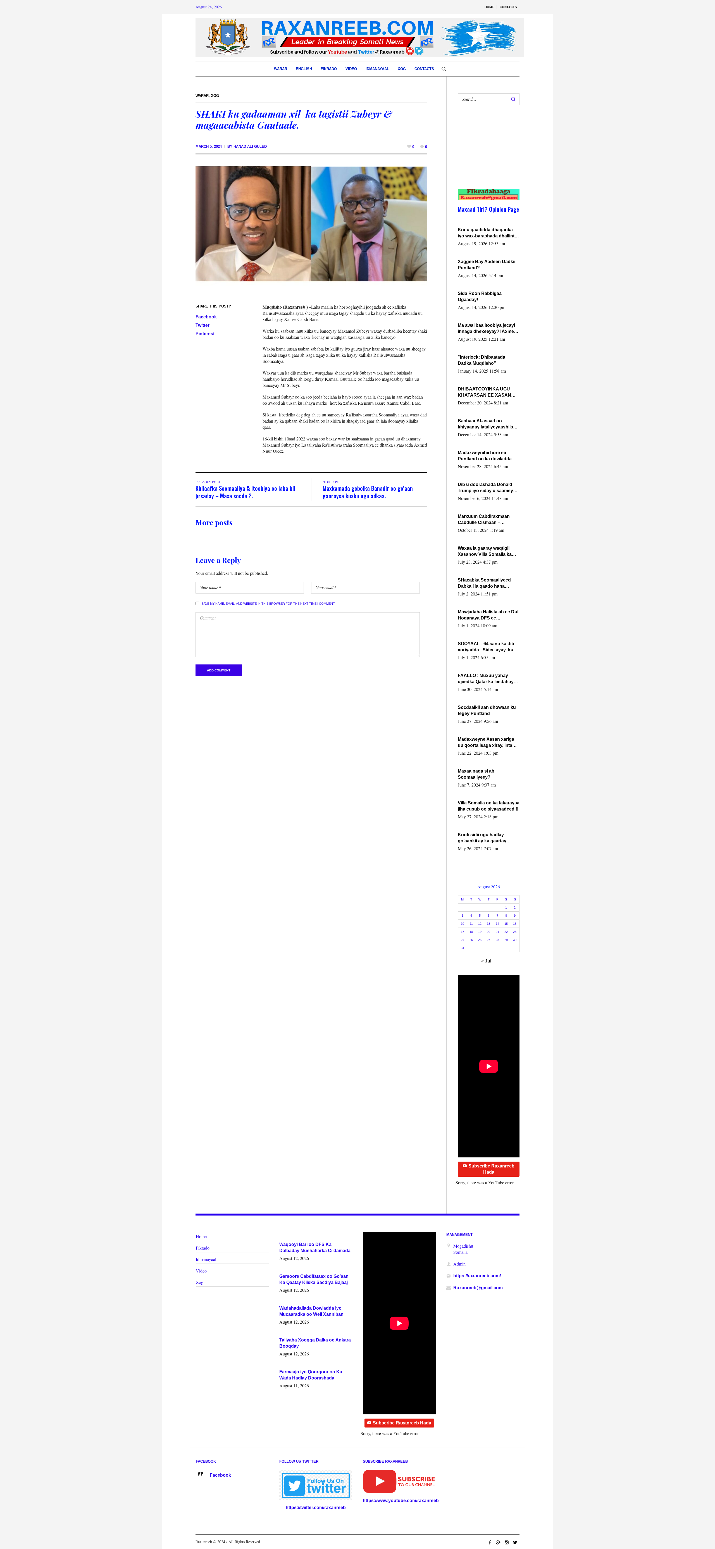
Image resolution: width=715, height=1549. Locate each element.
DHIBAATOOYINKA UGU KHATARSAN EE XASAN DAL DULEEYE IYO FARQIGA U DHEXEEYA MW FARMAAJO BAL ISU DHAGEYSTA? (487, 392)
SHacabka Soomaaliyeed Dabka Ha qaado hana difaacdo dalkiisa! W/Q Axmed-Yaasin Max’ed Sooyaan (484, 583)
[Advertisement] (485, 152)
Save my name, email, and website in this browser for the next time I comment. (268, 603)
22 (506, 931)
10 (462, 923)
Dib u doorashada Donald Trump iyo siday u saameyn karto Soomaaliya (487, 488)
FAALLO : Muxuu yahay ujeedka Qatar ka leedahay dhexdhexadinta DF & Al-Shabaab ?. (486, 679)
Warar (202, 96)
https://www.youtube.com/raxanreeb (401, 1500)
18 (471, 931)
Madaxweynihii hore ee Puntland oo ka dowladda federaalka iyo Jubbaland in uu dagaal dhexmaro (487, 456)
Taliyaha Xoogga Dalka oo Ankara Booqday (315, 1343)
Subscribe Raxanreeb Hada (491, 1169)
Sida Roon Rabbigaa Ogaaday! (480, 296)
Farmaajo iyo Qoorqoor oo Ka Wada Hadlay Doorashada (310, 1374)
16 (514, 923)
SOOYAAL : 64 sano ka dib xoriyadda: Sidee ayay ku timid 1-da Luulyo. (486, 647)
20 (488, 931)
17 (462, 931)
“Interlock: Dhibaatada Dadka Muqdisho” (481, 360)
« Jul (486, 961)
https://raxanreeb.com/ (477, 1275)
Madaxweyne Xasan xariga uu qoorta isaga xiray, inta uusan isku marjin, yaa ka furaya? (486, 743)
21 (497, 931)
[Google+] (498, 1542)
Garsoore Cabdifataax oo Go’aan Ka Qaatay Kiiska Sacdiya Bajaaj (314, 1279)
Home (201, 1236)
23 (514, 931)
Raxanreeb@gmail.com (478, 1287)
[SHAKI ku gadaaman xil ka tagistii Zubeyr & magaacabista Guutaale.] (311, 226)
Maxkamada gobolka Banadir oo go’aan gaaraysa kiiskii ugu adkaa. (368, 492)
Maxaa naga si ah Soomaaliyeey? (476, 774)
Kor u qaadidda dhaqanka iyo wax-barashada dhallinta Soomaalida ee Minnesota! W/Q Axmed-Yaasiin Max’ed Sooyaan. (487, 233)
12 (480, 923)
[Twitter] (515, 1542)
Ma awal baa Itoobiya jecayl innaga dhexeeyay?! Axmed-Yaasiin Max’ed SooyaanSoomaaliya (488, 329)
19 (480, 931)
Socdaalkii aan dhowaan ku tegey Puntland (487, 710)
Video (201, 1271)
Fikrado (202, 1248)
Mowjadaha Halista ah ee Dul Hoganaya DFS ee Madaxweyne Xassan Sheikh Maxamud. (488, 615)
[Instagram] (506, 1542)
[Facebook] (490, 1542)
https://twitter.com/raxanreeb (316, 1507)
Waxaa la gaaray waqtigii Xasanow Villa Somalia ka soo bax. (485, 551)
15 (506, 923)
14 (497, 923)
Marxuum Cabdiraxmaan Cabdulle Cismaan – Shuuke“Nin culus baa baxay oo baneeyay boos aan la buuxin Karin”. (488, 520)
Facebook (206, 316)
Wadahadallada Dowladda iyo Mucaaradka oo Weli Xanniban (311, 1311)
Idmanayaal (206, 1259)
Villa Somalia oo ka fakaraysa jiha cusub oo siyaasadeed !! (488, 805)
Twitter (202, 325)
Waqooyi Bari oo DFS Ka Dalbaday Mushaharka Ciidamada (315, 1247)
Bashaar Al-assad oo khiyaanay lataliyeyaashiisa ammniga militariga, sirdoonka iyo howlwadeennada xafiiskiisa (487, 424)
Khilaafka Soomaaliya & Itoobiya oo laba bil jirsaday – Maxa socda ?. (245, 492)
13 (488, 923)
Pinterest (205, 333)
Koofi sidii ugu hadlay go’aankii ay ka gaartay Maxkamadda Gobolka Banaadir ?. (482, 838)
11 (471, 923)
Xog (215, 96)
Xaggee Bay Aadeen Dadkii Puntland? (486, 264)
